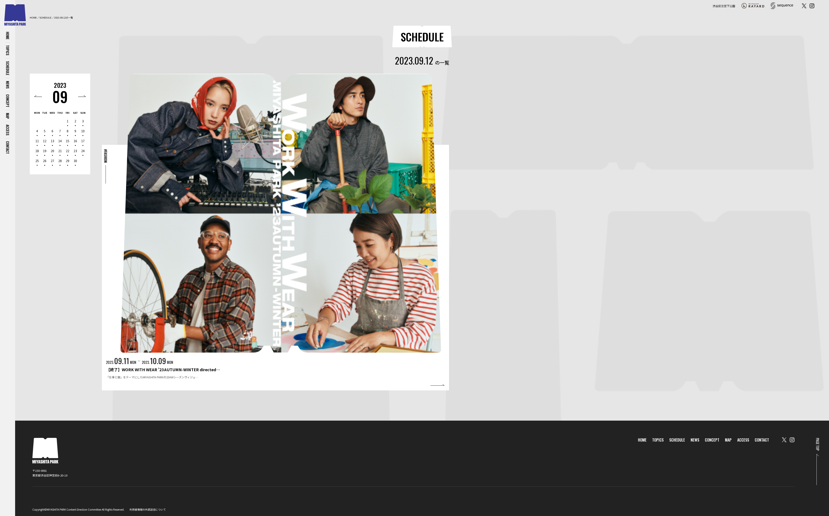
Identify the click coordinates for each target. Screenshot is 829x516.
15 (67, 141)
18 (37, 151)
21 (60, 151)
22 (67, 151)
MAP (7, 116)
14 (60, 141)
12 (44, 141)
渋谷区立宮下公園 (724, 6)
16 (75, 141)
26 (44, 161)
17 (83, 141)
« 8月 (38, 96)
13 (52, 141)
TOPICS (7, 50)
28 (60, 161)
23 (75, 151)
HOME (7, 35)
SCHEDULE (7, 68)
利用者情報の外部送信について (148, 509)
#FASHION (105, 156)
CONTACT (7, 147)
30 (75, 161)
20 (52, 151)
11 (37, 141)
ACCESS (7, 130)
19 (44, 151)
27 (52, 161)
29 (67, 161)
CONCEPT (7, 100)
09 (60, 96)
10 (83, 131)
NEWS (7, 85)
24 (83, 151)
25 (37, 161)
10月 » (82, 96)
